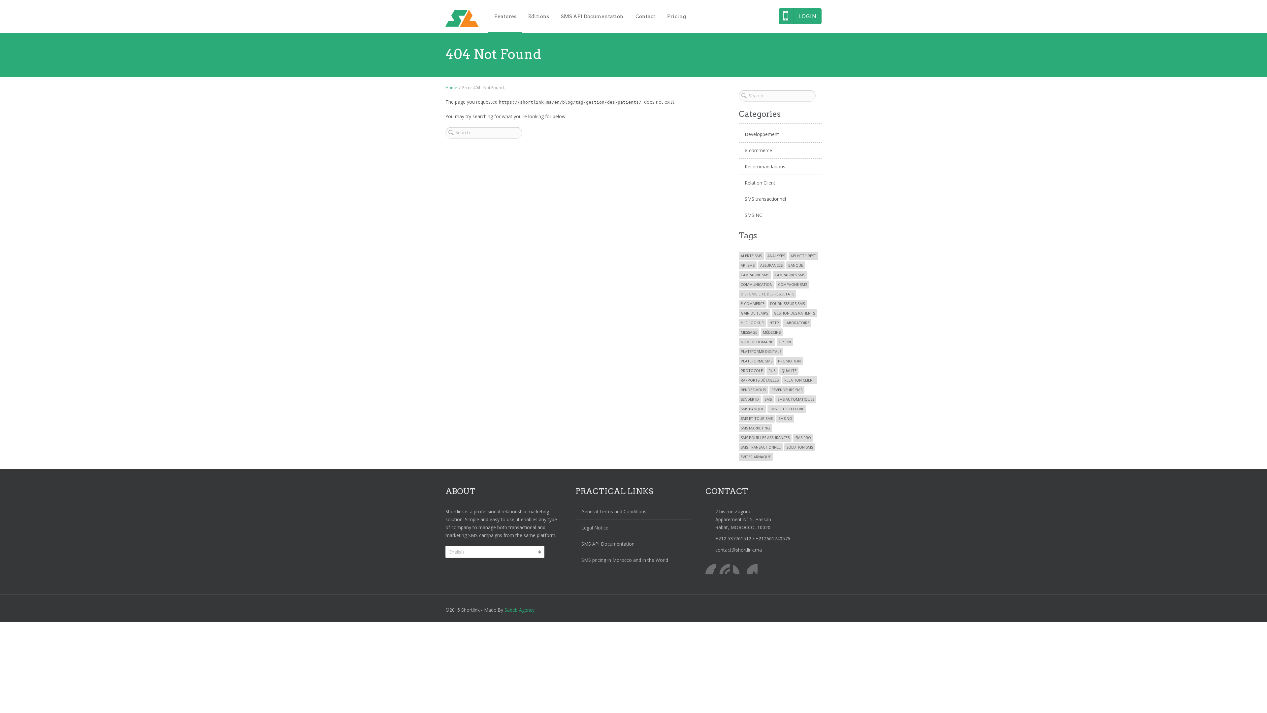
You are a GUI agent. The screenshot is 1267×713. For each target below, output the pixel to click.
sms (768, 399)
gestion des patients (794, 313)
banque (795, 265)
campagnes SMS (790, 274)
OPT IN (785, 341)
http (774, 322)
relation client (799, 380)
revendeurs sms (786, 389)
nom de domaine (757, 341)
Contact (645, 16)
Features (505, 16)
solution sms (799, 447)
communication (756, 284)
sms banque (752, 408)
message (749, 332)
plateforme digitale (761, 351)
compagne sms (792, 284)
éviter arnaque (756, 456)
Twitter (724, 569)
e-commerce (758, 150)
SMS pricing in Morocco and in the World (624, 560)
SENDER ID (750, 399)
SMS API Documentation (592, 16)
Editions (538, 16)
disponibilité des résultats (767, 293)
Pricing (676, 16)
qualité (788, 370)
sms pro (803, 437)
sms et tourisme (757, 418)
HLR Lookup (752, 322)
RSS (752, 569)
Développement (762, 134)
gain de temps (754, 313)
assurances (771, 265)
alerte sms (751, 255)
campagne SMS (755, 274)
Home (451, 87)
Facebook (710, 569)
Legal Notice (594, 528)
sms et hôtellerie (786, 408)
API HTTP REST (803, 255)
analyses (776, 255)
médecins (772, 332)
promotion (789, 360)
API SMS (748, 265)
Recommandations (765, 166)
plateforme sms (756, 360)
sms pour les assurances (765, 437)
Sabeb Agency (519, 610)
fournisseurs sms (787, 303)
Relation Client (760, 183)
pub (772, 370)
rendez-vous (753, 389)
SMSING (754, 215)
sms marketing (755, 427)
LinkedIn (738, 569)
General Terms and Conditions (613, 511)
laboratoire (797, 322)
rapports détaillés (760, 380)
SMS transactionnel (765, 199)
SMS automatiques (795, 399)
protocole (752, 370)
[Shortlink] (461, 18)
